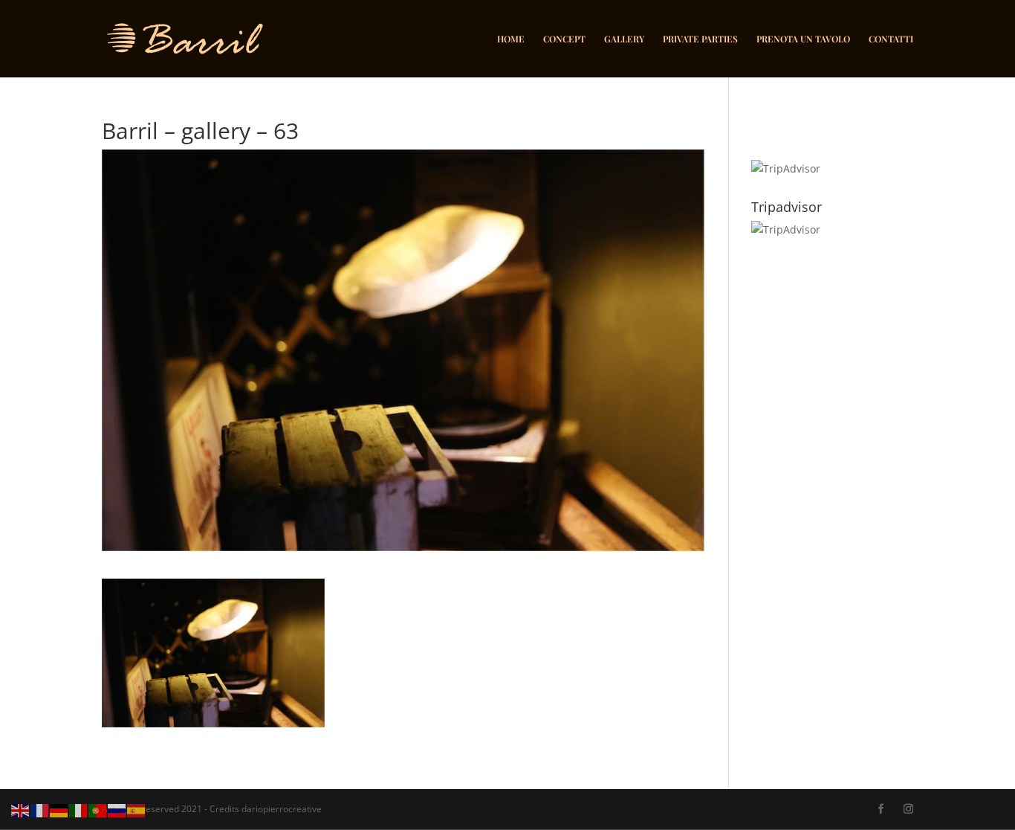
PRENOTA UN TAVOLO (803, 39)
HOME (511, 39)
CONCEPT (564, 39)
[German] (59, 809)
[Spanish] (136, 809)
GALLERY (624, 39)
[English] (20, 809)
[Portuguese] (98, 809)
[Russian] (117, 809)
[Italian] (78, 809)
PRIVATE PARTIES (700, 39)
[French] (40, 809)
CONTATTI (891, 39)
